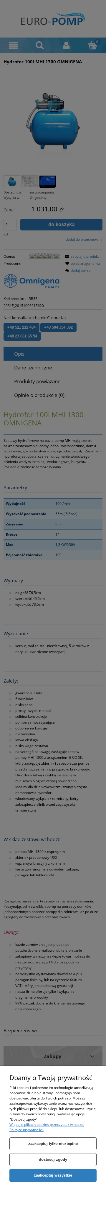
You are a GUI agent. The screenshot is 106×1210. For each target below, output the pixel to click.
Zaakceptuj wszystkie (53, 1175)
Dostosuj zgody (53, 1159)
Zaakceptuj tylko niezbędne (53, 1143)
